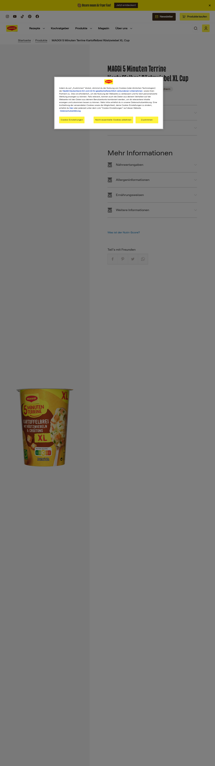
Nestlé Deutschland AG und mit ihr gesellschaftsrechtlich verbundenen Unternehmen (103, 91)
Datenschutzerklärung (70, 111)
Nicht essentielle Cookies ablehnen (113, 120)
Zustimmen (147, 120)
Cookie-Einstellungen (72, 120)
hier (71, 108)
